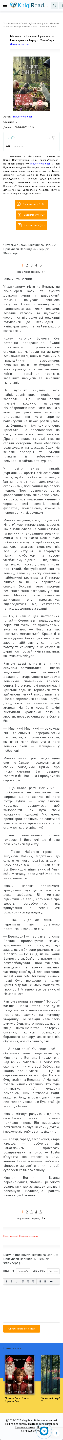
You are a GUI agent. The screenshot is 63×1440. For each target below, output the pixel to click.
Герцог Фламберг (22, 116)
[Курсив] (11, 1281)
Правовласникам (28, 1236)
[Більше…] (51, 1281)
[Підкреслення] (16, 1281)
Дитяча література (39, 23)
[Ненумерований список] (39, 1281)
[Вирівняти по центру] (28, 1281)
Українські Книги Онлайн (15, 23)
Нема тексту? (10, 1236)
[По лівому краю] (23, 1281)
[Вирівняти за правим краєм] (33, 1281)
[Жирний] (6, 1281)
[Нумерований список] (44, 1281)
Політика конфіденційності (34, 1429)
